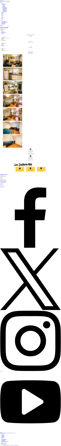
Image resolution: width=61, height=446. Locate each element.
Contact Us (3, 33)
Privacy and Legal (3, 440)
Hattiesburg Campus (3, 174)
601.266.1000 (1, 177)
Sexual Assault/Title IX (4, 443)
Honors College (4, 9)
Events (2, 18)
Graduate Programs (5, 8)
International (4, 6)
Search (1, 25)
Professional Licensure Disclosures (5, 441)
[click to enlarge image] (12, 60)
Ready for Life (3, 3)
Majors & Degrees (3, 17)
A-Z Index (3, 434)
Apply (2, 16)
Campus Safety (3, 435)
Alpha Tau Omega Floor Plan (30, 51)
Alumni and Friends (4, 23)
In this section (2, 29)
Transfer (3, 5)
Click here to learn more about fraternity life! (30, 34)
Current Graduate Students (4, 22)
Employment (3, 437)
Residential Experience (4, 32)
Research (2, 12)
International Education (5, 10)
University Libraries (5, 11)
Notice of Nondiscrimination (4, 439)
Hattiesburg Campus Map (2, 179)
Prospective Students (4, 21)
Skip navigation (1, 0)
